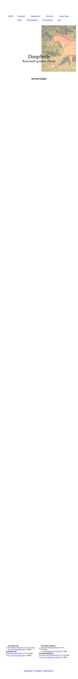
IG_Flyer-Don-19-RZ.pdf (16, 649)
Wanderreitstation (32, 20)
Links (59, 20)
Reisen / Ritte (64, 16)
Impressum (48, 671)
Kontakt (37, 671)
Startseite (28, 671)
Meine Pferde (35, 16)
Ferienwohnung (47, 20)
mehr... (8, 612)
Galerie (19, 20)
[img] (39, 48)
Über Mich (49, 16)
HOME (10, 16)
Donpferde (21, 16)
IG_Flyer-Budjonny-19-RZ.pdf (51, 651)
